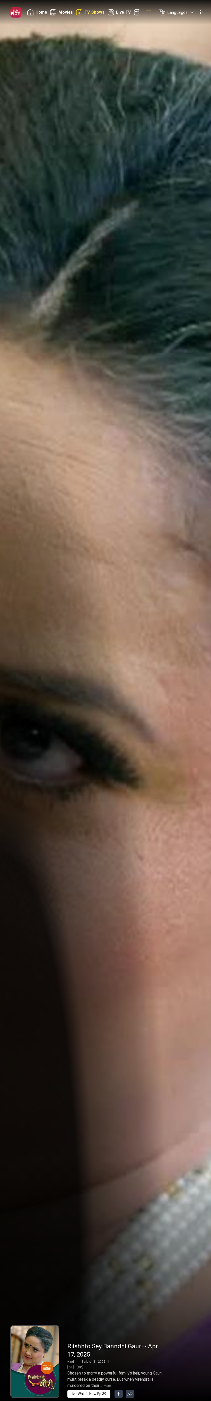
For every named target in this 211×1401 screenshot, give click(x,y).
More (107, 1386)
